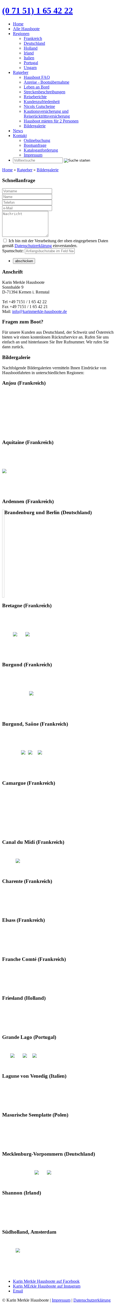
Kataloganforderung (41, 150)
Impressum (33, 155)
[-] (4, 471)
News (18, 130)
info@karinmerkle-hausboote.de (39, 311)
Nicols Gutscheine (39, 106)
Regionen (21, 33)
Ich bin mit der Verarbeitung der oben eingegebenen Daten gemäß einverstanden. (55, 243)
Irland (29, 53)
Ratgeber (20, 72)
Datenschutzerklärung (33, 245)
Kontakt (20, 135)
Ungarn (30, 67)
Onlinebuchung (37, 140)
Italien (29, 58)
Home (18, 24)
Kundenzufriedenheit (42, 101)
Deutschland (34, 43)
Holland (30, 48)
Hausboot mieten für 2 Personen (51, 121)
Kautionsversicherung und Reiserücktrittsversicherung (47, 113)
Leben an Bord (36, 87)
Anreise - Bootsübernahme (46, 82)
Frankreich (33, 38)
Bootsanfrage (35, 145)
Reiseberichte (35, 96)
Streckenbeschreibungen (44, 92)
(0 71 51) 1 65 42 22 (37, 10)
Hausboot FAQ (37, 77)
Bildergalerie (35, 126)
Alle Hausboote (26, 28)
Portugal (31, 62)
